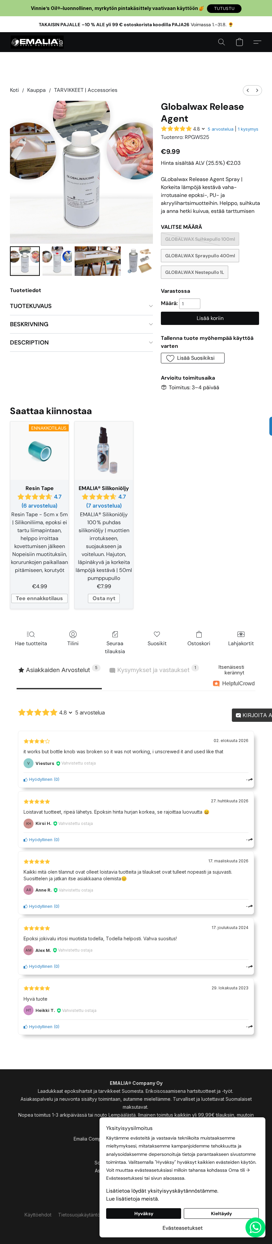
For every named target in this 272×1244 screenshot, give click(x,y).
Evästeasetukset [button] (183, 1227)
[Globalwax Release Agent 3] (138, 261)
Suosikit (157, 643)
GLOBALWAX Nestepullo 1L (194, 272)
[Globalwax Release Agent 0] (25, 261)
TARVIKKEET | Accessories (85, 90)
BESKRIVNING (29, 324)
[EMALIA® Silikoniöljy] (104, 450)
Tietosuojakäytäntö (79, 1214)
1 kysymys (248, 129)
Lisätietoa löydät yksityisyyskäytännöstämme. (162, 1190)
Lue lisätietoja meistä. (132, 1198)
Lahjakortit (241, 643)
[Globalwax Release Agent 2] (97, 261)
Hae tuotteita (31, 643)
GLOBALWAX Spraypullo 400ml (200, 256)
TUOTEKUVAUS (31, 306)
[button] (224, 8)
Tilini (73, 643)
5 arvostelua (221, 129)
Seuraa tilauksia (115, 647)
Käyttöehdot (38, 1214)
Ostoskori (198, 643)
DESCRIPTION (29, 342)
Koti (14, 90)
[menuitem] (247, 90)
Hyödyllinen (40, 779)
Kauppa (36, 90)
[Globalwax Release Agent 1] (57, 261)
